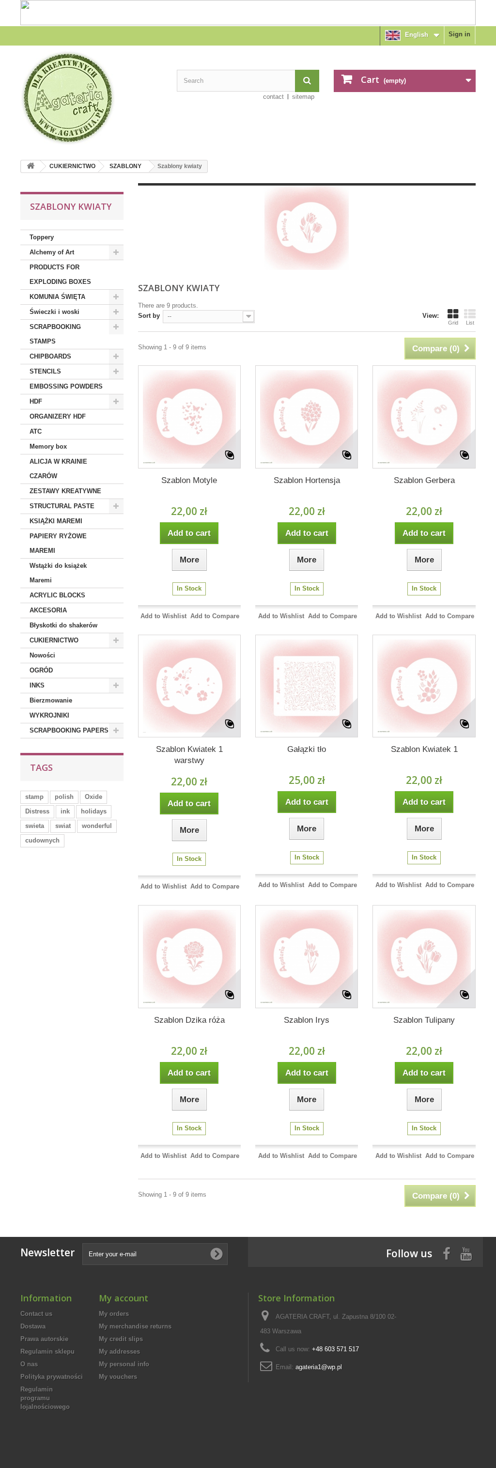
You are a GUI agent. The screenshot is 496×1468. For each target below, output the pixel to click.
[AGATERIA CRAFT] (91, 97)
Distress (37, 811)
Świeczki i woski (54, 311)
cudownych (42, 840)
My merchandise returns (135, 1326)
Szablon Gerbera (424, 480)
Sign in (459, 34)
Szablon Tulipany (424, 1020)
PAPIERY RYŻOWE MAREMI (58, 543)
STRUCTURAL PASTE (62, 506)
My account (123, 1298)
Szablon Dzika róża (189, 1020)
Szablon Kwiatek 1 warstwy (189, 755)
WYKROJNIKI (49, 715)
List (470, 323)
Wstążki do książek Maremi (58, 573)
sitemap (303, 96)
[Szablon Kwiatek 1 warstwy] (189, 686)
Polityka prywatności (51, 1376)
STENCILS (45, 371)
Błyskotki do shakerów (63, 625)
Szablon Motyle (189, 480)
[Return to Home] (30, 166)
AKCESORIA (48, 610)
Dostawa (33, 1326)
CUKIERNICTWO (72, 166)
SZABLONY (125, 166)
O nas (29, 1364)
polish (64, 796)
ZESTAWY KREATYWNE (65, 491)
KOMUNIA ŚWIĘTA (57, 296)
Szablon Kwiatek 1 (424, 749)
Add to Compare (214, 616)
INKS (37, 685)
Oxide (93, 796)
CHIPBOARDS (50, 356)
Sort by (149, 315)
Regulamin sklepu (47, 1351)
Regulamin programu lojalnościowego (45, 1398)
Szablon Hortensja (307, 480)
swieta (34, 825)
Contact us (36, 1313)
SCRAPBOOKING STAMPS (55, 334)
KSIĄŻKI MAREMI (56, 521)
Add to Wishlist (163, 616)
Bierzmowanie (51, 700)
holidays (94, 811)
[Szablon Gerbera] (423, 416)
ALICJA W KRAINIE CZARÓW (58, 469)
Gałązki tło (306, 749)
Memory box (48, 446)
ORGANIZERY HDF (58, 416)
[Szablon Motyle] (189, 416)
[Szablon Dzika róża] (189, 956)
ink (65, 811)
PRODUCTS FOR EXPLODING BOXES (60, 274)
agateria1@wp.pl (318, 1367)
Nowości (42, 655)
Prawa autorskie (44, 1339)
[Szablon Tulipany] (423, 956)
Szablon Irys (306, 1020)
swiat (63, 825)
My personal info (124, 1364)
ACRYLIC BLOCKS (57, 595)
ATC (36, 431)
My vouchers (118, 1376)
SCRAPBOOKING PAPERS (69, 730)
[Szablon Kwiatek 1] (423, 686)
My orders (114, 1313)
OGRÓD (41, 670)
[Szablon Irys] (306, 956)
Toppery (42, 237)
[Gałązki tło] (306, 686)
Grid (453, 323)
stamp (34, 796)
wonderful (97, 825)
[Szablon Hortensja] (306, 416)
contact (273, 96)
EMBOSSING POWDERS (66, 386)
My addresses (119, 1351)
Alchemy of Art (52, 252)
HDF (36, 401)
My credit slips (121, 1339)
